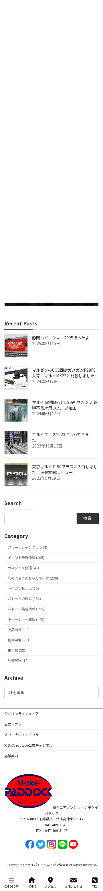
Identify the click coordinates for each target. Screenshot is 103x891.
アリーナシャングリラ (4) (27, 547)
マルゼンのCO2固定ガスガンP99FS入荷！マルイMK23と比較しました (64, 372)
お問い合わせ (73, 886)
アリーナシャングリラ (21, 734)
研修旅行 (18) (18, 660)
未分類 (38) (16, 650)
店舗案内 (11, 755)
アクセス (50, 886)
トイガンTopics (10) (23, 588)
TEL (94, 886)
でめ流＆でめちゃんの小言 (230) (33, 578)
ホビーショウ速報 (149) (26, 619)
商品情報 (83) (18, 629)
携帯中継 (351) (19, 640)
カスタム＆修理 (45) (23, 567)
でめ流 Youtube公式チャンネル (28, 745)
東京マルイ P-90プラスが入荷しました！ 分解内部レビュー (65, 469)
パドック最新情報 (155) (26, 609)
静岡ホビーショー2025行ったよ (60, 338)
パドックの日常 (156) (24, 598)
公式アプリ (12, 724)
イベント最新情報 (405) (26, 557)
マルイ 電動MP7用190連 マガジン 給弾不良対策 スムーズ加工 (65, 405)
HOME (32, 886)
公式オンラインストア (21, 713)
